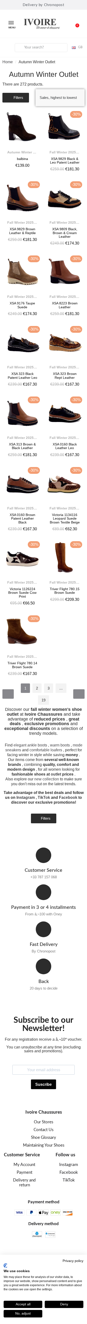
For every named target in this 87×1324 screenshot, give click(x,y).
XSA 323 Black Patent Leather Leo (22, 375)
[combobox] (41, 47)
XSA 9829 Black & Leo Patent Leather (65, 160)
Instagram (25, 797)
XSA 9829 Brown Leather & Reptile (22, 231)
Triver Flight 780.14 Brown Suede (22, 665)
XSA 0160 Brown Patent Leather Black (22, 518)
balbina (22, 159)
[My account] (7, 47)
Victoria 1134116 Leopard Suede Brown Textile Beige (65, 518)
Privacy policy (73, 1261)
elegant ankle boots (30, 745)
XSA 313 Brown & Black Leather (22, 446)
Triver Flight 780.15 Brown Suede (65, 591)
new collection (46, 779)
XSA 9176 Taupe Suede (22, 305)
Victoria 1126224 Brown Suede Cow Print (22, 592)
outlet (56, 774)
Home (7, 62)
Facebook (68, 797)
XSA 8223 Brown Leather (65, 305)
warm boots (60, 745)
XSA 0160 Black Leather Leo (65, 446)
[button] (75, 24)
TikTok (44, 797)
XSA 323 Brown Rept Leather (65, 375)
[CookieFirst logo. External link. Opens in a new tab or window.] (5, 1265)
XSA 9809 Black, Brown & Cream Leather (64, 232)
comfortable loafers (45, 750)
